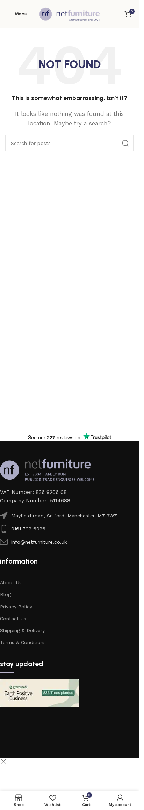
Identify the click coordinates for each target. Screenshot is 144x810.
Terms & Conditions (23, 642)
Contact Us (13, 618)
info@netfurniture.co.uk (39, 542)
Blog (5, 594)
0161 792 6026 (28, 528)
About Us (11, 582)
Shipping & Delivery (22, 630)
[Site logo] (70, 14)
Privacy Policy (16, 606)
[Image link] (47, 469)
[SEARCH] (125, 143)
